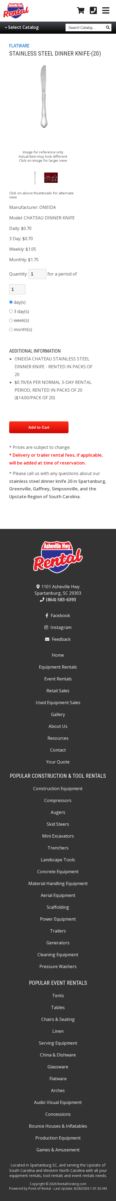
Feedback (61, 639)
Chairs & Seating (58, 1019)
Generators (58, 943)
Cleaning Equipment (57, 955)
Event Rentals (58, 679)
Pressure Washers (58, 966)
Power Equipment (58, 919)
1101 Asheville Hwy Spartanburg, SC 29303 (58, 590)
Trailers (58, 931)
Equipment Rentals (58, 667)
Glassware (57, 1067)
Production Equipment (58, 1138)
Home (58, 655)
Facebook (60, 615)
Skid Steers (58, 824)
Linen (58, 1031)
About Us (58, 726)
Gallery (58, 714)
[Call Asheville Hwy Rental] (93, 11)
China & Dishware (58, 1055)
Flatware (19, 46)
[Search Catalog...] (108, 27)
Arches (58, 1090)
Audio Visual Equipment (58, 1102)
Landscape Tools (58, 860)
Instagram (60, 627)
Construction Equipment (58, 789)
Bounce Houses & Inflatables (58, 1126)
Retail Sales (57, 691)
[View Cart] (80, 11)
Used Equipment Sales (58, 703)
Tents (58, 996)
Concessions (58, 1114)
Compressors (57, 800)
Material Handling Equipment (58, 883)
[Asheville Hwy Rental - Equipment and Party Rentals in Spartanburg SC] (16, 17)
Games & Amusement (58, 1150)
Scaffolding (58, 907)
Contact (58, 750)
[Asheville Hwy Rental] (58, 559)
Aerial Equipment (58, 895)
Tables (58, 1007)
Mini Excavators (58, 836)
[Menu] (105, 11)
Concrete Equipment (58, 872)
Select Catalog (23, 27)
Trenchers (58, 848)
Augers (58, 812)
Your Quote (58, 762)
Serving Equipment (58, 1043)
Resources (58, 738)
